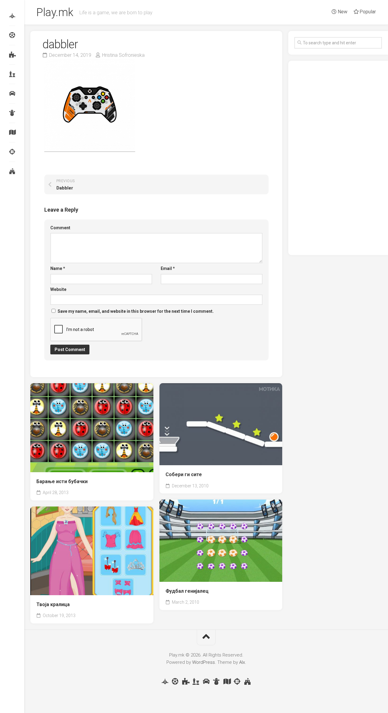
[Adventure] (12, 132)
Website (58, 289)
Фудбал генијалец (187, 591)
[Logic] (12, 54)
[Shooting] (12, 151)
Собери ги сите (184, 474)
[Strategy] (12, 171)
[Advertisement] (338, 158)
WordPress (203, 662)
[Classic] (12, 74)
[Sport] (12, 35)
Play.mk (54, 12)
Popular (367, 12)
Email (168, 268)
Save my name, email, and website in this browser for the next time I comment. (136, 311)
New (341, 12)
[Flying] (12, 15)
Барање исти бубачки (62, 481)
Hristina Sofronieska (123, 55)
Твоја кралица (53, 604)
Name (57, 268)
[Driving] (12, 93)
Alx (242, 662)
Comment (60, 227)
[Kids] (12, 112)
